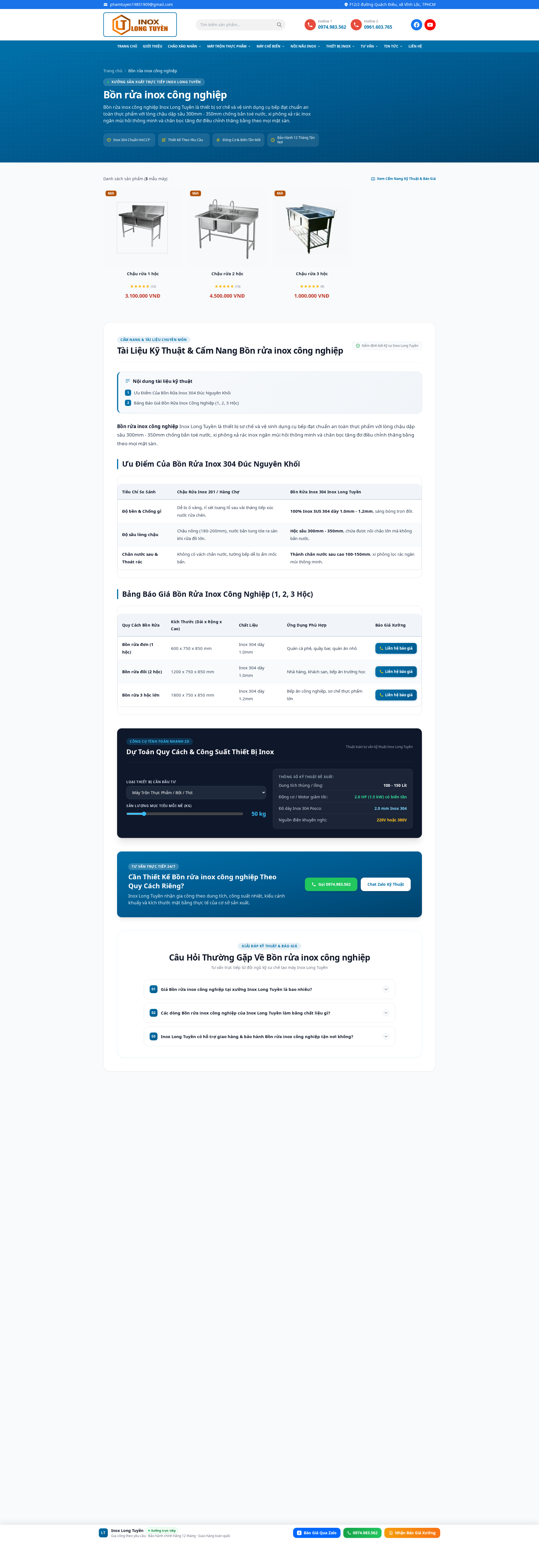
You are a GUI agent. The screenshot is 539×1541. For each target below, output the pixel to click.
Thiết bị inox (338, 46)
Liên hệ (415, 46)
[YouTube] (430, 24)
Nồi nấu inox (303, 46)
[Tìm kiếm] (279, 25)
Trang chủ (127, 46)
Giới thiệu (152, 46)
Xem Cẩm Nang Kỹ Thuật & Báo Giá (406, 179)
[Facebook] (416, 24)
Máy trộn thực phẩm (226, 46)
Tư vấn (367, 46)
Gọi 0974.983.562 (334, 884)
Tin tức (391, 46)
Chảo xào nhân (182, 46)
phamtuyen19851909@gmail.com (141, 4)
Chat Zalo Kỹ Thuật (385, 884)
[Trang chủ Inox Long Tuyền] (140, 24)
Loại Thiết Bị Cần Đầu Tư (151, 782)
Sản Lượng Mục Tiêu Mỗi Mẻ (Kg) (159, 806)
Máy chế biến (268, 46)
